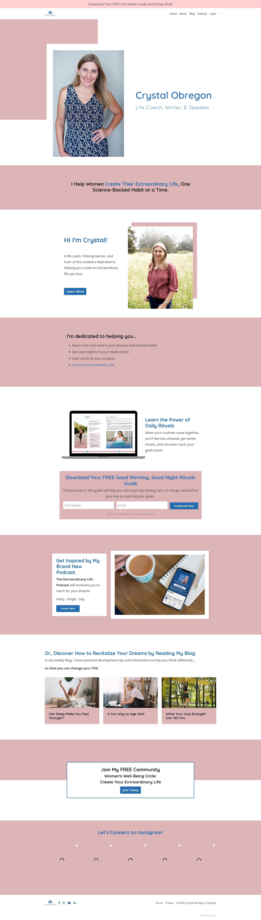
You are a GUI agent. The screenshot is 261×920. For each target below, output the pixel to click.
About (183, 13)
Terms (159, 902)
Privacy (170, 902)
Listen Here (68, 608)
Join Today (131, 790)
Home (173, 13)
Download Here (184, 505)
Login (213, 13)
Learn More (75, 291)
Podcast (202, 13)
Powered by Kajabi (208, 915)
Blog (192, 13)
